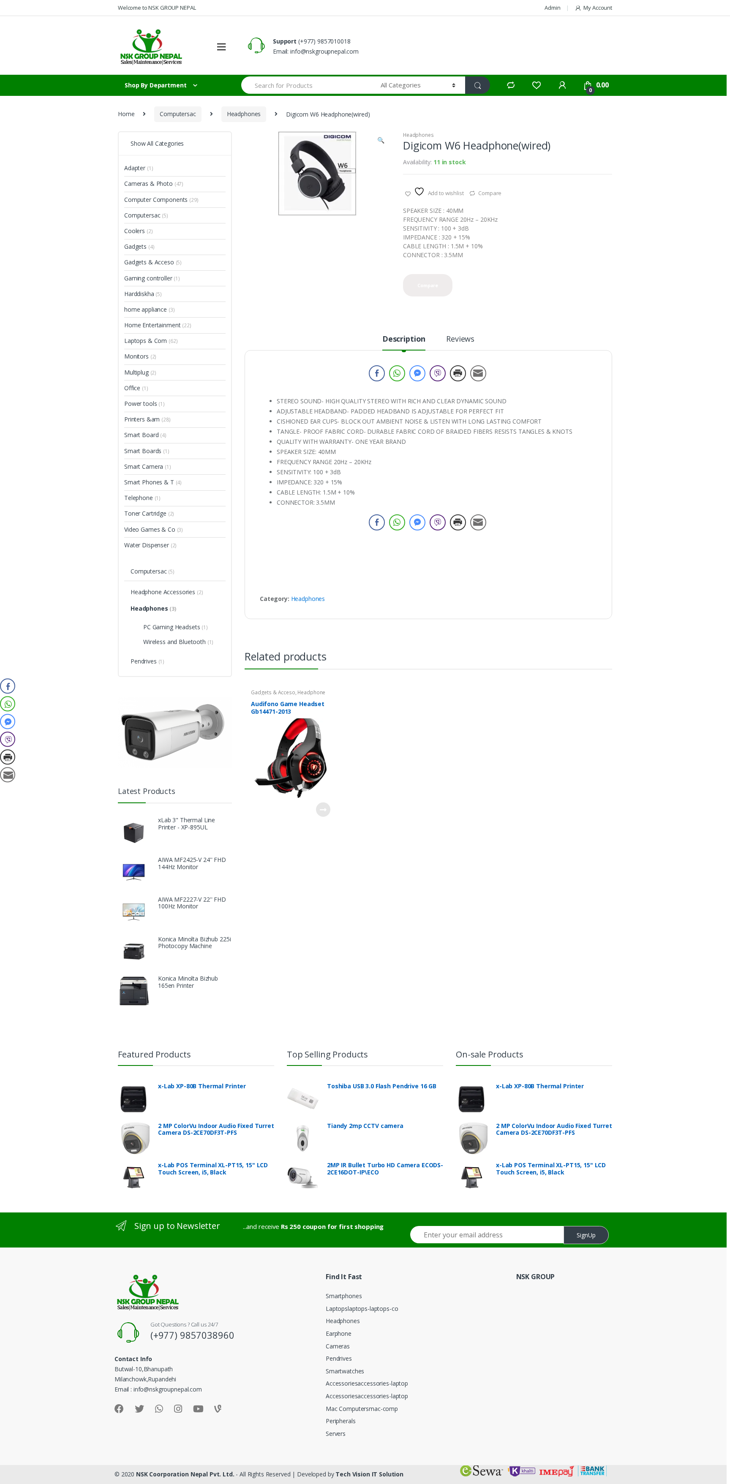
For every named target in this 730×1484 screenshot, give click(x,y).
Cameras (338, 1346)
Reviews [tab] (460, 339)
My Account (597, 7)
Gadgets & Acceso (273, 692)
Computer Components (161, 200)
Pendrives (147, 661)
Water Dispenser (150, 545)
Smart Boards (146, 451)
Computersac (178, 114)
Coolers (138, 231)
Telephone (142, 498)
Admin (552, 7)
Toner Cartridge (149, 513)
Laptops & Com (151, 341)
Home (126, 114)
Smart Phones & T (153, 482)
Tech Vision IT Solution (369, 1474)
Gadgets (139, 246)
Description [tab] (403, 339)
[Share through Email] (478, 373)
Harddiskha (143, 294)
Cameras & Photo (153, 183)
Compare (489, 193)
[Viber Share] (438, 373)
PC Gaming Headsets (175, 627)
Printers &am (147, 419)
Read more (322, 809)
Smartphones (344, 1296)
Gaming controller (152, 278)
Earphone (338, 1333)
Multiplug (140, 372)
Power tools (144, 404)
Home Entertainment (157, 325)
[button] (381, 141)
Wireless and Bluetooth (178, 642)
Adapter (138, 168)
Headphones (244, 114)
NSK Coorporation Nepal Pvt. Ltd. (185, 1474)
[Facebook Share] (377, 373)
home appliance (149, 309)
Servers (336, 1434)
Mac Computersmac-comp (362, 1409)
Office (136, 388)
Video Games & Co (153, 529)
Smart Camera (147, 466)
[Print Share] (458, 373)
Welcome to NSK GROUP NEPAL (157, 7)
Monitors (140, 356)
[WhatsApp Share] (397, 373)
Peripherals (340, 1421)
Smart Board (145, 435)
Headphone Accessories (167, 592)
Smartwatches (345, 1371)
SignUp (586, 1235)
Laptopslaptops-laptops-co (362, 1309)
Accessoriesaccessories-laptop (367, 1383)
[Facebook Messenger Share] (417, 373)
